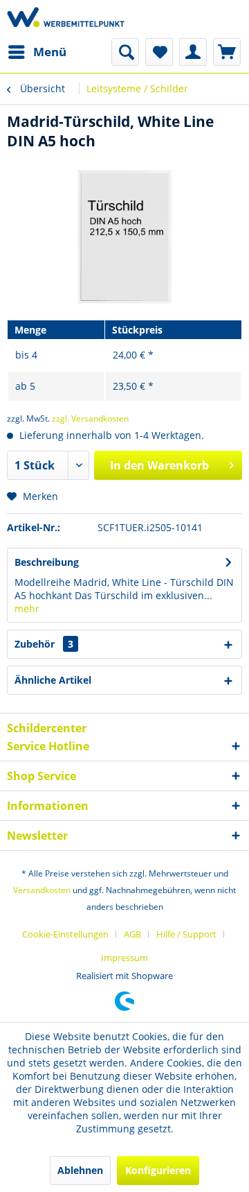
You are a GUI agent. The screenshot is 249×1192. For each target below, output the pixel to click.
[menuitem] (36, 52)
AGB (132, 934)
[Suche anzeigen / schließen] (125, 52)
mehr (27, 608)
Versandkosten (42, 890)
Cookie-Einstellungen (65, 934)
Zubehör (44, 643)
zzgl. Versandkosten (90, 418)
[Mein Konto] (193, 52)
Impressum (124, 957)
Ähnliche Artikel (53, 679)
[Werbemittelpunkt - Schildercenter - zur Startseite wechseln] (65, 19)
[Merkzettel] (159, 52)
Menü (49, 52)
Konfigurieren (158, 1170)
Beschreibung (47, 562)
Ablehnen (80, 1170)
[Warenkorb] (227, 52)
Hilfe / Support (186, 934)
